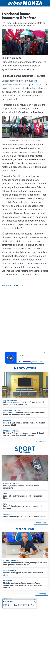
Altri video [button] (41, 594)
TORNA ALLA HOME (12, 285)
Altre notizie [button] (41, 441)
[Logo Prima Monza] (25, 3)
